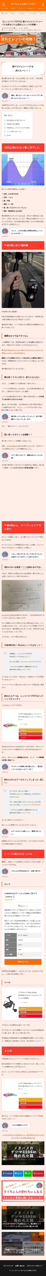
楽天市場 (23, 734)
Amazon (23, 730)
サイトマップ (8, 1266)
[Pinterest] (38, 1174)
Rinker (25, 723)
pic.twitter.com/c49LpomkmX (31, 661)
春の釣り (12, 30)
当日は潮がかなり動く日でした (14, 120)
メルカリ (23, 737)
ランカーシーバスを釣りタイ (27, 8)
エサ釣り (13, 8)
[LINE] (28, 1174)
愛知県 (26, 28)
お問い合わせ (20, 1266)
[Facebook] (8, 1174)
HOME (6, 13)
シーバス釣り (32, 13)
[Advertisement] (23, 494)
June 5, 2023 (26, 669)
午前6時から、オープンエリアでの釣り (17, 128)
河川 (22, 30)
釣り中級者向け (29, 30)
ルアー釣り (5, 8)
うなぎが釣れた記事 (13, 446)
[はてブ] (18, 1174)
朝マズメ (18, 30)
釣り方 (13, 13)
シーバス (6, 30)
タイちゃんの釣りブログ (23, 4)
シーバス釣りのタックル (12, 131)
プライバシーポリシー (34, 1266)
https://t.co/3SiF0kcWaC (32, 805)
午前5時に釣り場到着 (11, 124)
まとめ (7, 135)
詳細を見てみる (23, 962)
